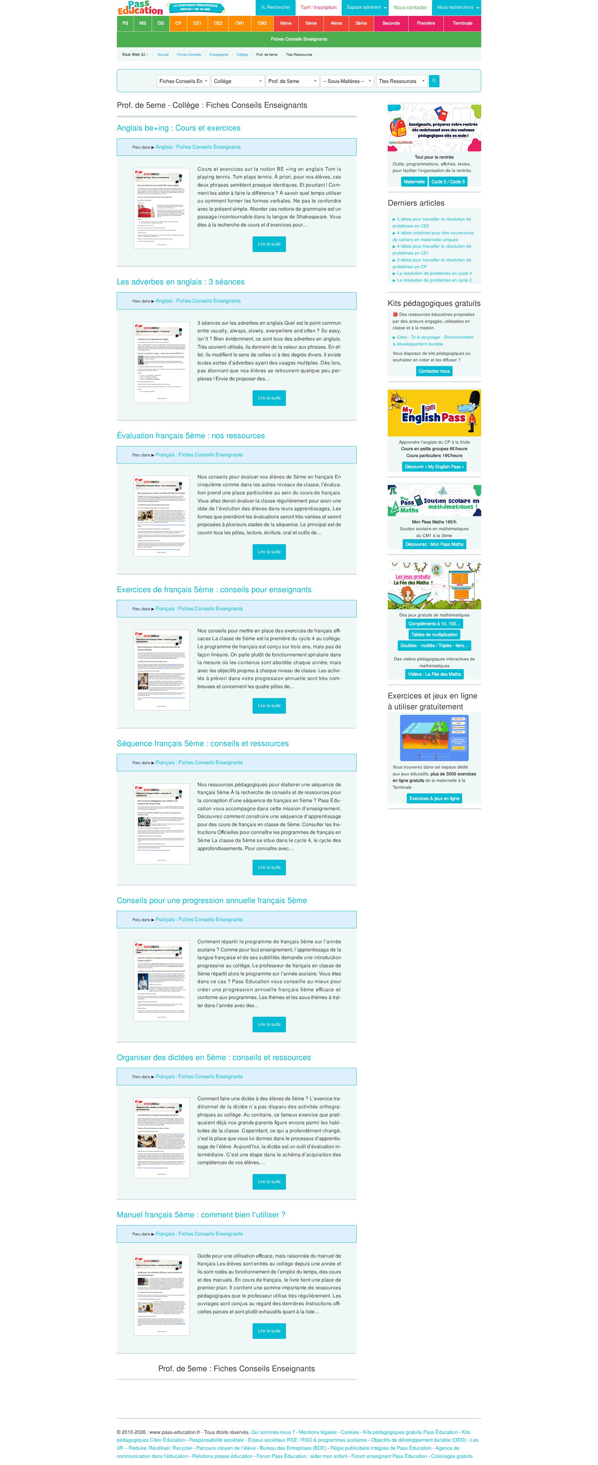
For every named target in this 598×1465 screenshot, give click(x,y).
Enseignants (219, 54)
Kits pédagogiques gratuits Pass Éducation (410, 1432)
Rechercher (278, 7)
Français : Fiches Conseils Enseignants (199, 454)
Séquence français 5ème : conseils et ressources (203, 743)
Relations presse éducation (222, 1456)
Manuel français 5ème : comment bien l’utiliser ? (201, 1215)
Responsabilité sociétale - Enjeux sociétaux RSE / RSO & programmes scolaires (278, 1440)
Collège (242, 54)
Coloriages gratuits (452, 1456)
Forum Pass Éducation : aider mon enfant (302, 1456)
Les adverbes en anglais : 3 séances (181, 282)
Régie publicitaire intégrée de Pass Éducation (380, 1448)
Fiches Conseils (189, 54)
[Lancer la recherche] (434, 81)
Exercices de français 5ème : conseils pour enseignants (214, 589)
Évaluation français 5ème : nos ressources (191, 435)
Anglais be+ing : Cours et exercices (179, 128)
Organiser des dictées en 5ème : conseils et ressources (214, 1057)
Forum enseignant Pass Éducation (389, 1456)
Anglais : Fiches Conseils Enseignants (198, 147)
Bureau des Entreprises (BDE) (293, 1448)
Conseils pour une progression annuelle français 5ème (212, 900)
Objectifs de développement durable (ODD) (418, 1440)
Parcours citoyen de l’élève (226, 1448)
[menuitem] (276, 8)
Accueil (163, 54)
